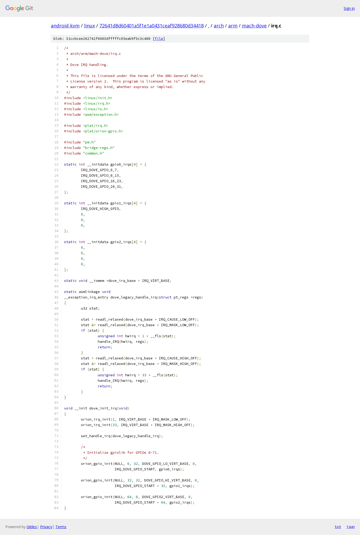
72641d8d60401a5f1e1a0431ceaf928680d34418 (151, 25)
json (350, 526)
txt (338, 526)
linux (89, 25)
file (159, 38)
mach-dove (254, 25)
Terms (60, 526)
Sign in (349, 8)
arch (219, 25)
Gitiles (32, 526)
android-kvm (65, 25)
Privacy (46, 526)
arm (232, 25)
